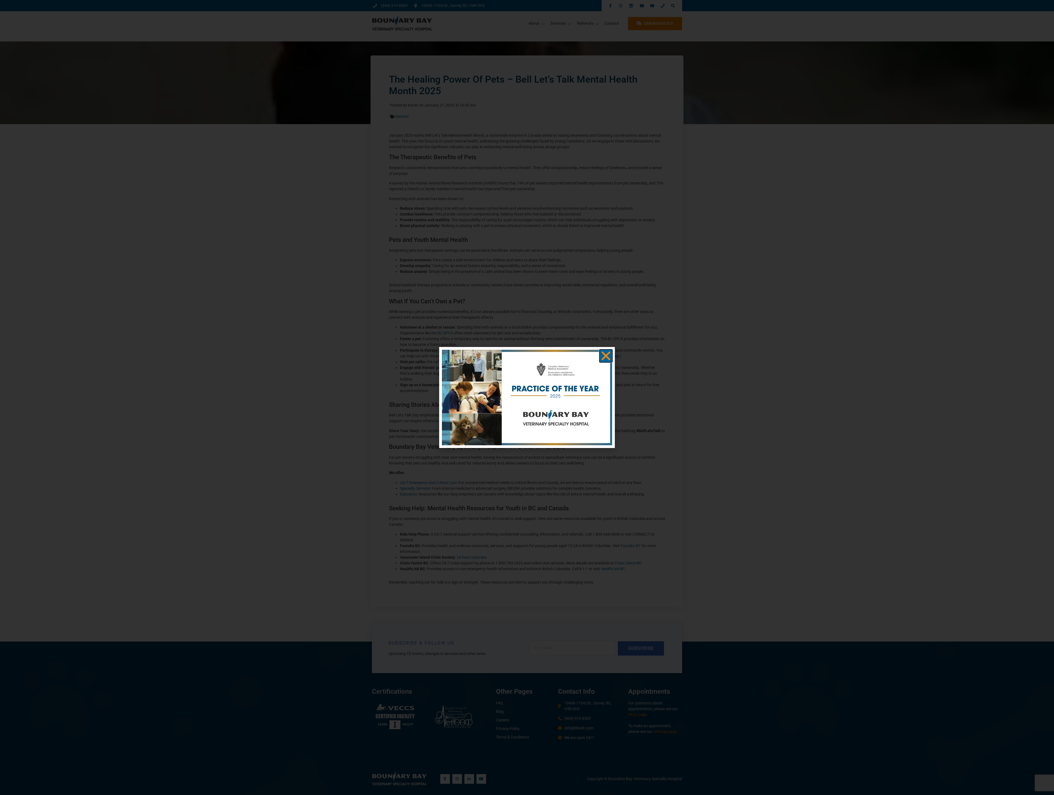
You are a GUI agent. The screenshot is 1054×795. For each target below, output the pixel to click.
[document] (527, 397)
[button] (606, 356)
